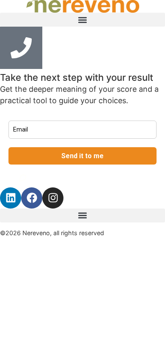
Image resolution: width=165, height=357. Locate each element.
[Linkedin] (10, 198)
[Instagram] (52, 198)
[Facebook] (31, 198)
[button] (82, 20)
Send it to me (82, 156)
